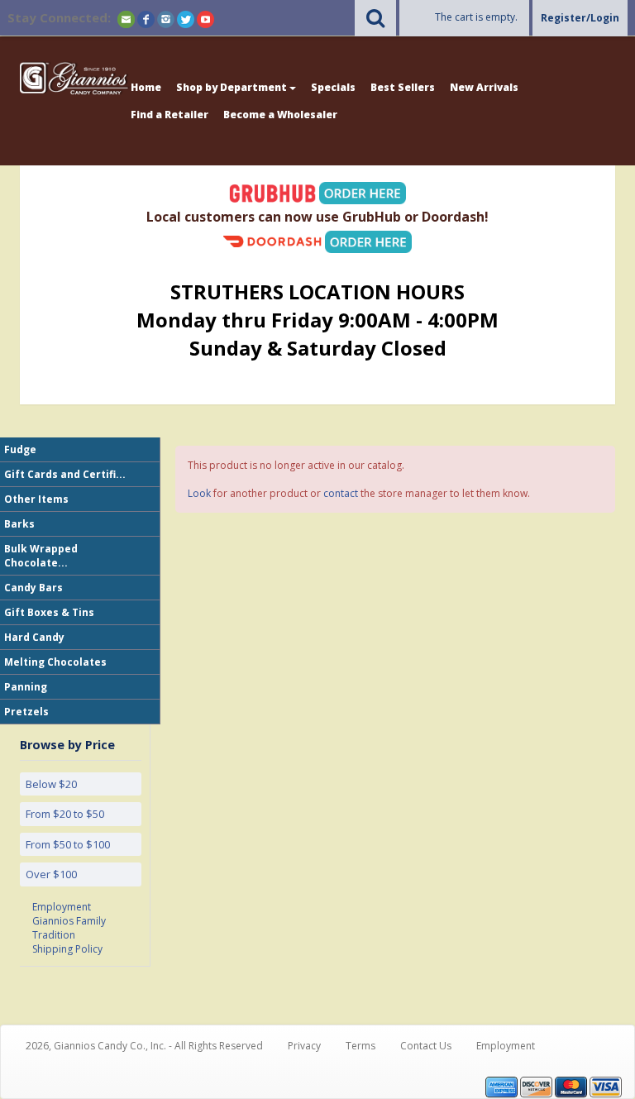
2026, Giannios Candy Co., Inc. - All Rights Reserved (144, 1046)
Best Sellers (402, 87)
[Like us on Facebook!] (146, 19)
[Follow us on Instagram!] (165, 19)
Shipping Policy (67, 949)
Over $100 (51, 874)
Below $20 (51, 783)
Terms (360, 1046)
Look (199, 493)
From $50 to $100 (68, 844)
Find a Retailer (169, 115)
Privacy (304, 1046)
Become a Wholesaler (280, 115)
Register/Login (580, 18)
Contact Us (425, 1046)
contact (340, 493)
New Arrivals (484, 87)
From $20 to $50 (65, 813)
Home (146, 87)
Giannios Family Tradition (69, 928)
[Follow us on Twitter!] (185, 19)
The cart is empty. (476, 17)
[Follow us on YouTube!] (205, 19)
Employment (61, 907)
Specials (333, 87)
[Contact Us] (126, 19)
